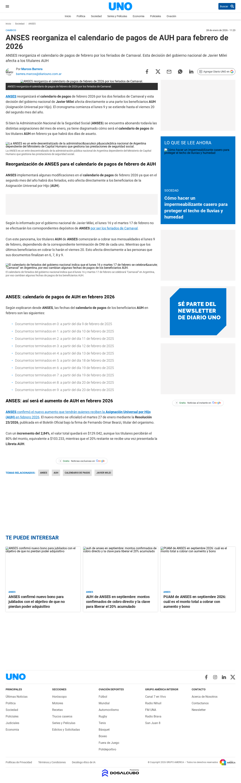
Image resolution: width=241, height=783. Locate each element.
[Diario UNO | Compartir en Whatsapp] (180, 71)
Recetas (57, 710)
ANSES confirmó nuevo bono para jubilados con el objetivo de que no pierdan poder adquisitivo (36, 601)
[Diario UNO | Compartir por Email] (169, 71)
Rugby (103, 716)
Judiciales (12, 723)
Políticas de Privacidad (19, 762)
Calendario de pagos (77, 472)
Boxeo (103, 736)
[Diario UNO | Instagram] (215, 677)
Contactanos (200, 703)
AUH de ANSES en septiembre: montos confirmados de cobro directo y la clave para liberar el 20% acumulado (118, 601)
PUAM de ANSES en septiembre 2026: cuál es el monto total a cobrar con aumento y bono (194, 601)
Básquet (104, 729)
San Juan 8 (152, 723)
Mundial (104, 703)
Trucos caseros (62, 716)
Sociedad (96, 16)
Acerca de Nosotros (204, 696)
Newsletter (199, 710)
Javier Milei (103, 472)
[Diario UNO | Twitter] (232, 677)
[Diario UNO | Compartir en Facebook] (147, 71)
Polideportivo (107, 749)
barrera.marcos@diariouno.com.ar (38, 74)
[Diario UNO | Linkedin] (224, 677)
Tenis (102, 723)
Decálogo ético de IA (83, 762)
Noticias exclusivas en (77, 461)
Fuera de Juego (109, 743)
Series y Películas (117, 16)
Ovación (171, 16)
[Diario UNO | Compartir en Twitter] (158, 71)
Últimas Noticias (16, 696)
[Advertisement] (81, 204)
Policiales (155, 16)
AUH (56, 472)
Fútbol (103, 696)
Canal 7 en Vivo (155, 696)
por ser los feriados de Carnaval (114, 228)
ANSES (11, 96)
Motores (57, 703)
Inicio (68, 16)
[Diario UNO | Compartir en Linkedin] (191, 71)
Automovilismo (109, 710)
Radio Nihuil (153, 703)
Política (81, 16)
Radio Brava (153, 716)
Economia (138, 16)
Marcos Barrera (32, 69)
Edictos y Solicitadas (66, 729)
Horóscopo (59, 696)
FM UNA (150, 710)
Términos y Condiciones (52, 762)
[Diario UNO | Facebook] (206, 677)
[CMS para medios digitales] (120, 773)
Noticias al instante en (193, 402)
